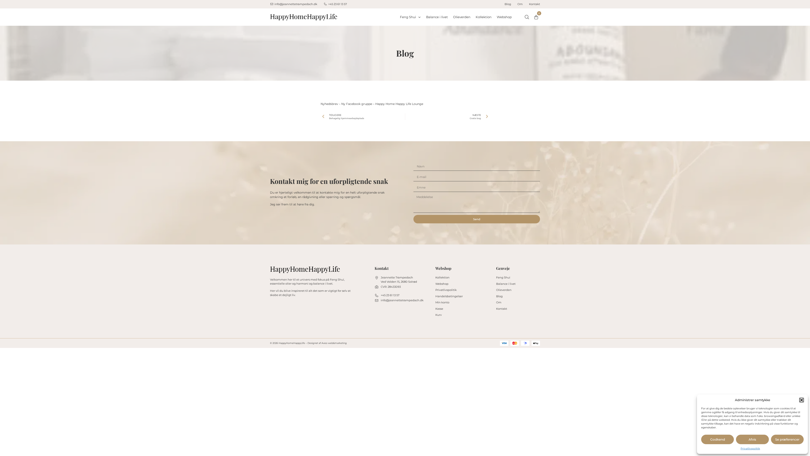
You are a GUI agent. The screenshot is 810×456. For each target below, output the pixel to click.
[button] (801, 400)
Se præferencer (787, 439)
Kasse (439, 308)
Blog (508, 4)
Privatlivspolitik (750, 448)
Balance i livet (437, 17)
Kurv (438, 314)
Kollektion (483, 17)
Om (520, 4)
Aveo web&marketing (334, 343)
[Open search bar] (527, 17)
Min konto (442, 302)
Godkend (717, 439)
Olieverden (461, 17)
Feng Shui (408, 17)
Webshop (504, 17)
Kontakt (534, 4)
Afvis (752, 439)
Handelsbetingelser (449, 296)
